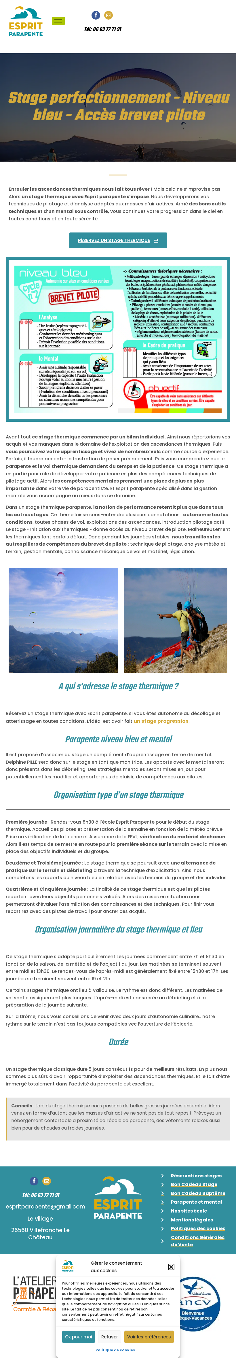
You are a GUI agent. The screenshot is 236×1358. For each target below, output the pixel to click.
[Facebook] (96, 15)
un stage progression (161, 721)
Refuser (109, 1337)
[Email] (108, 15)
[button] (171, 1267)
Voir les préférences (149, 1337)
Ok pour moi (78, 1337)
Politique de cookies (115, 1350)
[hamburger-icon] (58, 21)
